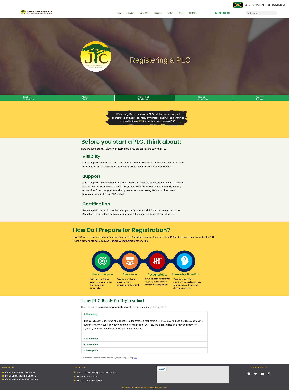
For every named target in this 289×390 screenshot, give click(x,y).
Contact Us (144, 13)
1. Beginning (90, 314)
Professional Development (144, 98)
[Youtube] (224, 13)
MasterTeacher (85, 98)
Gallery (170, 13)
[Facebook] (216, 13)
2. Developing (91, 338)
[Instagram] (228, 13)
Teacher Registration (28, 98)
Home (119, 13)
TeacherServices (260, 98)
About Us (130, 13)
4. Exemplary (91, 350)
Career (181, 13)
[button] (29, 98)
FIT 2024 (192, 13)
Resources (158, 13)
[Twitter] (220, 13)
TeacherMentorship (203, 98)
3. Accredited (91, 344)
